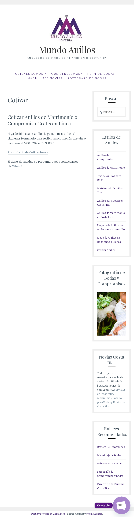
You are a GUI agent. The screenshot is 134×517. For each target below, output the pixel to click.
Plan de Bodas (101, 73)
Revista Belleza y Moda (111, 447)
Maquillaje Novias (45, 78)
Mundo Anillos (67, 49)
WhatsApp (19, 166)
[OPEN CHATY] (121, 505)
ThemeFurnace (94, 513)
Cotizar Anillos (106, 250)
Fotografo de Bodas (87, 78)
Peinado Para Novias (109, 463)
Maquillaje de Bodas (109, 455)
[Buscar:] (111, 112)
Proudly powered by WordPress (48, 513)
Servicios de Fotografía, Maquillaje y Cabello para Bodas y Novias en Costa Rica (111, 398)
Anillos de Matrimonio (111, 167)
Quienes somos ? (30, 73)
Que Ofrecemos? (66, 73)
